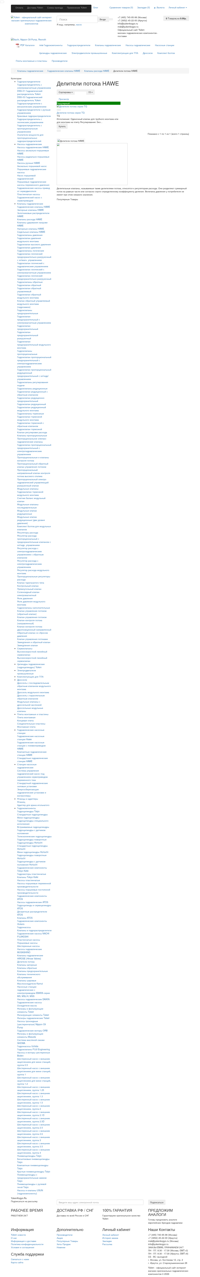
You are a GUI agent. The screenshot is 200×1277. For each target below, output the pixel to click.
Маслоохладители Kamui (30, 983)
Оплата (19, 7)
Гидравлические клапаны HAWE (33, 206)
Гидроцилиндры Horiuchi (29, 842)
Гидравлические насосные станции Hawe (30, 738)
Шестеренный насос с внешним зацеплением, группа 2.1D (33, 1113)
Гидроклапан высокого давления (34, 244)
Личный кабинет (110, 1234)
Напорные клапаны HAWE (30, 228)
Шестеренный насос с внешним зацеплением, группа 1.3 (33, 1095)
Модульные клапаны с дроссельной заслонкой (29, 703)
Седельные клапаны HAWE (31, 231)
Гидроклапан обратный (29, 285)
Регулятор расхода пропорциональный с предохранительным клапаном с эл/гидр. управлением (34, 540)
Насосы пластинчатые (28, 880)
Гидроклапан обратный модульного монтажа (29, 296)
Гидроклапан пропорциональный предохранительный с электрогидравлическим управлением (34, 362)
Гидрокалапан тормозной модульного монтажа (30, 493)
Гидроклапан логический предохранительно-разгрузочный (34, 277)
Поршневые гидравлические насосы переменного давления (33, 183)
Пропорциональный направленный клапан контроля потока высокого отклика (33, 473)
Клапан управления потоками (32, 639)
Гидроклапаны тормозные (30, 413)
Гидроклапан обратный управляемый (29, 290)
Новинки (61, 1247)
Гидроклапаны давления (29, 234)
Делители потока (26, 961)
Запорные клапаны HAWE (30, 209)
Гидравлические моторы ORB (32, 1030)
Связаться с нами (20, 1259)
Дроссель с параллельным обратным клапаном (31, 697)
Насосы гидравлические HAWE (33, 147)
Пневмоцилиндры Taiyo (29, 1155)
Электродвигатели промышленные (89, 53)
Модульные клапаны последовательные (27, 506)
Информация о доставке (23, 1241)
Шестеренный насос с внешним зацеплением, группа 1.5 (33, 1101)
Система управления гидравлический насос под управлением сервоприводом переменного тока (32, 775)
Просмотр (64, 99)
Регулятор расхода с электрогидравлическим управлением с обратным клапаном (30, 553)
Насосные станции (164, 45)
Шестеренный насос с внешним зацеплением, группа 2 (33, 1107)
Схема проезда (55, 7)
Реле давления (25, 598)
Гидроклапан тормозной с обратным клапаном (30, 424)
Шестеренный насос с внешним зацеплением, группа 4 (33, 1151)
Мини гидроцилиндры (28, 817)
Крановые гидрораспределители (34, 115)
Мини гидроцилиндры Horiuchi (32, 852)
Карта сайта (17, 1262)
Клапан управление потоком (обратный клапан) (32, 612)
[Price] (84, 90)
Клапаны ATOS (24, 917)
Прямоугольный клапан (29, 588)
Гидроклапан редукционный (31, 404)
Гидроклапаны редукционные (32, 388)
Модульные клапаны (27, 488)
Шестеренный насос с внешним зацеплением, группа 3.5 (33, 1145)
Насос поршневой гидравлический (26, 177)
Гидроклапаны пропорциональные (27, 352)
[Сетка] (80, 90)
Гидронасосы (24, 927)
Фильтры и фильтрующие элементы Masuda (30, 1035)
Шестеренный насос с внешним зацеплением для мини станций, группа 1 (34, 1071)
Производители (60, 60)
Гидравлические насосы (29, 1002)
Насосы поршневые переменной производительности (34, 885)
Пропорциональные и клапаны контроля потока (33, 459)
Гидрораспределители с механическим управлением (31, 105)
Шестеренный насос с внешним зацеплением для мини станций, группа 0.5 (34, 1062)
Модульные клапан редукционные (27, 512)
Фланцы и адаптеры (27, 798)
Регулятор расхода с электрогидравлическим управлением (29, 563)
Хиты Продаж (63, 1244)
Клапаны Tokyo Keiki (27, 877)
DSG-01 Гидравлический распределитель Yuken (29, 92)
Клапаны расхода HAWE (29, 219)
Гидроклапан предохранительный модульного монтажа (34, 344)
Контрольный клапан (28, 585)
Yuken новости (18, 1234)
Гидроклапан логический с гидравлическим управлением (32, 265)
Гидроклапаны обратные (30, 281)
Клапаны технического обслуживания (28, 976)
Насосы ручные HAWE (28, 162)
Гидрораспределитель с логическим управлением (30, 120)
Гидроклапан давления (29, 247)
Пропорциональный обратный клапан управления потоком (32, 465)
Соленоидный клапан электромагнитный (28, 593)
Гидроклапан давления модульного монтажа (29, 239)
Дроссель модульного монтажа (33, 692)
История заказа (110, 1237)
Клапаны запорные (27, 964)
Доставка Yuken (35, 7)
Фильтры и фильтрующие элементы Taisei (30, 1010)
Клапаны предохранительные (32, 971)
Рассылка (107, 1244)
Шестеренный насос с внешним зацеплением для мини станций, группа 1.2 (34, 1080)
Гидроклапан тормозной (29, 429)
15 (89, 92)
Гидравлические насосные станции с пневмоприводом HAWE (31, 745)
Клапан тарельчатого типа (30, 582)
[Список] (77, 90)
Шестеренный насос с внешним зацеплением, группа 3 (33, 1138)
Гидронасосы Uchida (27, 1046)
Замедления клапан (27, 645)
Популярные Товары (67, 1241)
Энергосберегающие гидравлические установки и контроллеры (31, 792)
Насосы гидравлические (138, 45)
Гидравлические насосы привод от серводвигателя (33, 189)
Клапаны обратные (27, 967)
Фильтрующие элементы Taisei (33, 1014)
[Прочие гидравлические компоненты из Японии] (28, 39)
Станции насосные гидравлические (27, 766)
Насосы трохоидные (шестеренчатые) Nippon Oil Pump (31, 1024)
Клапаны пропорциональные (32, 435)
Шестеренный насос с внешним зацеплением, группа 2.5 (33, 1126)
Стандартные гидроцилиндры (32, 814)
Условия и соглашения (22, 1247)
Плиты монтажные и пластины (31, 60)
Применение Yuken (77, 7)
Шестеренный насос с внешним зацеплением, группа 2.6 (33, 1132)
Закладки (107, 1241)
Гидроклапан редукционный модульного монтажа (31, 409)
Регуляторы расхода (27, 532)
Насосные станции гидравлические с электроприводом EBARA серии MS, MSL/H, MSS (33, 991)
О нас (14, 1237)
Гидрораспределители (78, 45)
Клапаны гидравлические (108, 45)
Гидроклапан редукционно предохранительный (30, 399)
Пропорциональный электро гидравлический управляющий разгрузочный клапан (33, 482)
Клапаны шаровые (26, 980)
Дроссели (148, 53)
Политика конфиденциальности (27, 1244)
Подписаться (156, 1202)
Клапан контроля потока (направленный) (29, 622)
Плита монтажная (26, 717)
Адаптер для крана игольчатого (33, 805)
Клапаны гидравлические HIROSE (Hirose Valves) (30, 957)
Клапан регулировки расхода (32, 432)
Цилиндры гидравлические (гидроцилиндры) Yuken (31, 665)
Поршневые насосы (27, 942)
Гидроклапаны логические (30, 250)
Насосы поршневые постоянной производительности (33, 891)
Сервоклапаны (24, 648)
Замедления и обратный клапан (33, 642)
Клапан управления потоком (32, 617)
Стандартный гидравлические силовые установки (32, 784)
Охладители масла (27, 1005)
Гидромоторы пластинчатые (31, 873)
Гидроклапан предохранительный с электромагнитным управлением (34, 319)
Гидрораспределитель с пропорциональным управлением (29, 128)
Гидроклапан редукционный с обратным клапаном (32, 393)
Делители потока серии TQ (71, 112)
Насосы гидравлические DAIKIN (33, 999)
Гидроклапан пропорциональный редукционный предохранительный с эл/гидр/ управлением (34, 374)
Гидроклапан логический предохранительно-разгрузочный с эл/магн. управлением (34, 257)
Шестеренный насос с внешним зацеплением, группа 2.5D (33, 1120)
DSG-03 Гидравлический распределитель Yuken (29, 99)
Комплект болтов (166, 53)
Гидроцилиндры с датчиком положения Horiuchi (31, 863)
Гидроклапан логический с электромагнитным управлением (34, 271)
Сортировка (65, 92)
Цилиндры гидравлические (53, 53)
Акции (60, 1237)
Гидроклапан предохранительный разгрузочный (27, 335)
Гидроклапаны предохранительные (27, 312)
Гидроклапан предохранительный (27, 327)
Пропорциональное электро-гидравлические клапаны (32, 440)
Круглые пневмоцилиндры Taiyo (33, 1171)
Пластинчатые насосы (28, 194)
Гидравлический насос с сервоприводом (29, 199)
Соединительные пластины (31, 723)
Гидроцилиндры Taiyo (28, 811)
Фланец (21, 801)
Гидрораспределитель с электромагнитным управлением (34, 86)
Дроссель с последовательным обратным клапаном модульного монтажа (34, 686)
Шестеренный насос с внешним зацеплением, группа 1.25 (33, 1088)
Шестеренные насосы (28, 945)
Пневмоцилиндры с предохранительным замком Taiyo (32, 1177)
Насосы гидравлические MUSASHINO (29, 950)
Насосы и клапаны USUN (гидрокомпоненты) (30, 1192)
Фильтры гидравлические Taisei (33, 1018)
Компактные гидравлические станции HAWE (32, 753)
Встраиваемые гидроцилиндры (33, 826)
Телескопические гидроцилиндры (34, 836)
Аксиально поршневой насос (32, 166)
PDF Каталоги (27, 45)
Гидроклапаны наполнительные (33, 607)
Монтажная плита (26, 726)
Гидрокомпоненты (50, 45)
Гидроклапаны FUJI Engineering (33, 1049)
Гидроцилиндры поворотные (32, 839)
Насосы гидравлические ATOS (32, 902)
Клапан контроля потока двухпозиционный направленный (34, 628)
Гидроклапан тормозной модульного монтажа (29, 418)
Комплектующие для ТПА (125, 53)
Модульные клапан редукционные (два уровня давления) (31, 520)
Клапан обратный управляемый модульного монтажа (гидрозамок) (33, 304)
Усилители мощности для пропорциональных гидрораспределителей (30, 138)
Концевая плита (25, 720)
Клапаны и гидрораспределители (34, 930)
